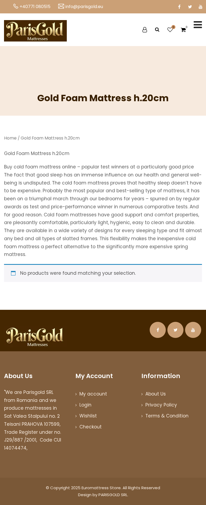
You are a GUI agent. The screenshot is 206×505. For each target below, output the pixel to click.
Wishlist (88, 416)
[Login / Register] (144, 29)
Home (10, 138)
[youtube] (200, 6)
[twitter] (190, 6)
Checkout (90, 427)
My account (93, 394)
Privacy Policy (161, 405)
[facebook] (179, 6)
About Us (155, 394)
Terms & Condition (167, 416)
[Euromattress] (35, 31)
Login (85, 405)
